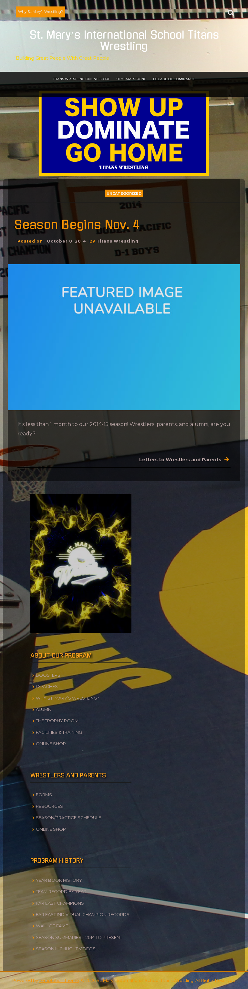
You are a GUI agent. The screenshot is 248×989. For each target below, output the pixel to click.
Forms (44, 794)
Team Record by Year (61, 891)
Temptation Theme (59, 980)
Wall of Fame (52, 925)
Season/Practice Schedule (68, 817)
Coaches (47, 686)
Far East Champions (60, 903)
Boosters (48, 675)
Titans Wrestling (118, 241)
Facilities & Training (59, 732)
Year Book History (59, 880)
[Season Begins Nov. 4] (124, 337)
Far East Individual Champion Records (82, 914)
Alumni (44, 709)
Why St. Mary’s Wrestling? (40, 11)
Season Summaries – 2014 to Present (79, 937)
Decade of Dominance (174, 79)
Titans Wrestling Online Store (81, 79)
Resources (49, 806)
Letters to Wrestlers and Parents (180, 460)
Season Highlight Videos (66, 948)
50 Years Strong (132, 79)
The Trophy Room (57, 720)
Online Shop (51, 743)
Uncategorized (124, 193)
